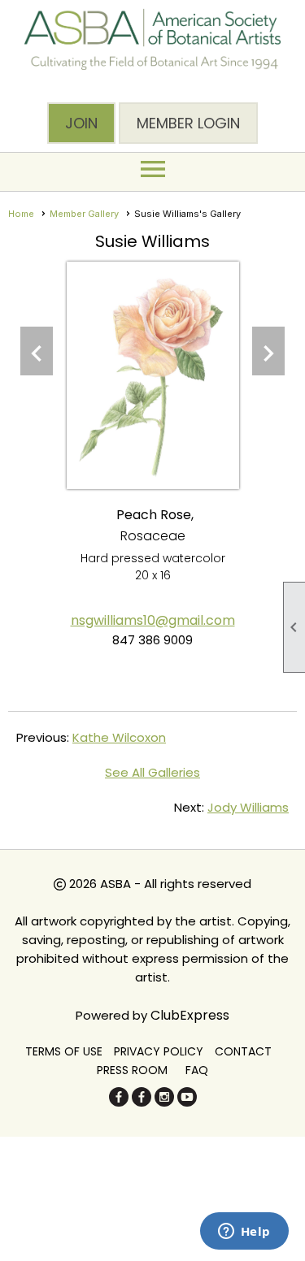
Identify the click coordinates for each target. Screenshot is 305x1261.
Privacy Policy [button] (158, 1051)
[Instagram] (164, 1102)
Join (81, 123)
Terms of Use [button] (63, 1051)
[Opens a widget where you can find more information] (244, 1232)
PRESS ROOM (132, 1070)
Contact (243, 1051)
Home (21, 213)
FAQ (196, 1070)
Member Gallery (84, 213)
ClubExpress (189, 1015)
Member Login (188, 123)
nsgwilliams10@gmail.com (153, 620)
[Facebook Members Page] (141, 1102)
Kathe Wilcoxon (119, 737)
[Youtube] (187, 1102)
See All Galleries (152, 772)
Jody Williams (248, 807)
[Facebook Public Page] (119, 1102)
